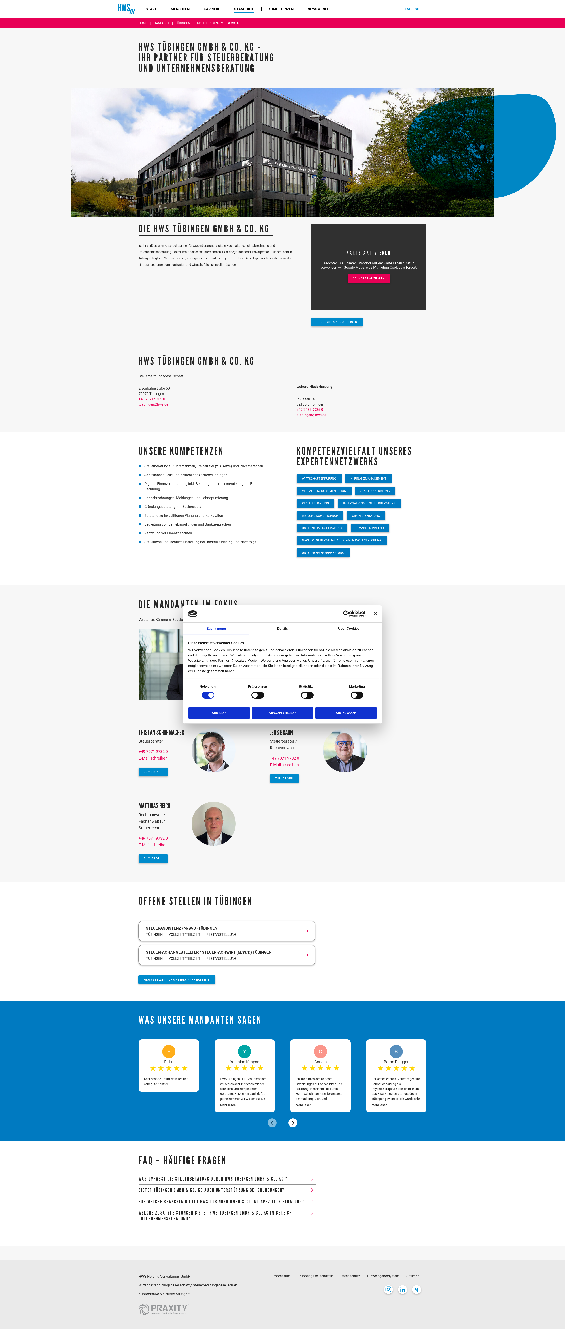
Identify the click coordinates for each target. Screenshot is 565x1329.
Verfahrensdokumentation (324, 491)
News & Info (319, 9)
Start (151, 9)
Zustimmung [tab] (216, 628)
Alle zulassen (346, 713)
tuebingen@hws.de (153, 404)
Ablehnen (219, 713)
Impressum (281, 1276)
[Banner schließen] (375, 613)
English (412, 9)
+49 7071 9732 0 (152, 399)
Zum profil (153, 771)
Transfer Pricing (370, 528)
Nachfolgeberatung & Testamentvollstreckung (342, 540)
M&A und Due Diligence (320, 515)
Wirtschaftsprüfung (319, 478)
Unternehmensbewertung (323, 552)
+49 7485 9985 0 (310, 410)
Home (143, 23)
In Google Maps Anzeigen (336, 322)
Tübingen (183, 23)
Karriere (212, 9)
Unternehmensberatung (322, 528)
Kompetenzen (281, 9)
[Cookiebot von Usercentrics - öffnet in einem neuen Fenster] (346, 613)
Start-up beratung (375, 491)
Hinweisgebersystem (383, 1276)
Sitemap (412, 1276)
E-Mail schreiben (153, 758)
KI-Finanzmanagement (368, 478)
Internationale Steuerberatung (369, 503)
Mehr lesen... (229, 1105)
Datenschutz (350, 1276)
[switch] (257, 695)
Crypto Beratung (366, 515)
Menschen (180, 9)
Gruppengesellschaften (315, 1276)
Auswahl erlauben (282, 713)
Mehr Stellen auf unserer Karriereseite (177, 979)
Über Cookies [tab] (348, 628)
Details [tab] (282, 628)
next (292, 1122)
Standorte (244, 9)
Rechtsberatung (315, 503)
